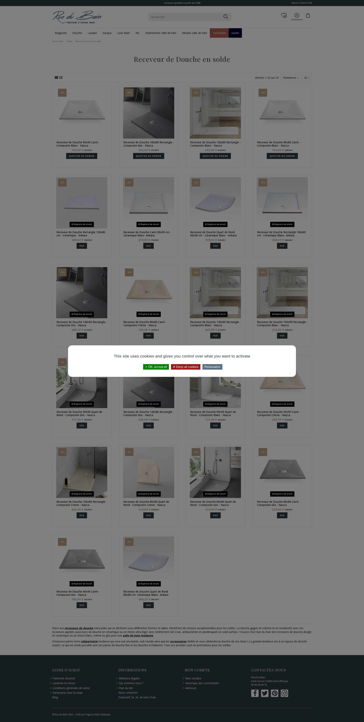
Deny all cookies (186, 366)
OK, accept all (157, 366)
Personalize (212, 366)
